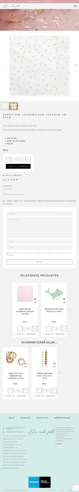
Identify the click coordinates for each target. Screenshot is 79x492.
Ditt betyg (12, 213)
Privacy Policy (51, 490)
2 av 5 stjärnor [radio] (64, 213)
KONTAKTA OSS (42, 418)
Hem (15, 27)
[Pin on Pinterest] (14, 180)
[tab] (7, 187)
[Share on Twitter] (11, 180)
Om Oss (11, 418)
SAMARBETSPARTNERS (62, 418)
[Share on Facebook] (8, 180)
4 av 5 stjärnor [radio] (67, 213)
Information (71, 490)
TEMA (20, 27)
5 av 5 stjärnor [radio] (69, 213)
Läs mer (58, 443)
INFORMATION (26, 418)
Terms (62, 490)
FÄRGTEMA (27, 27)
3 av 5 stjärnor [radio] (65, 213)
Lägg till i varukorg (18, 166)
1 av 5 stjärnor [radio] (62, 213)
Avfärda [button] (46, 1)
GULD (34, 27)
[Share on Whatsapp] (17, 180)
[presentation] (3, 65)
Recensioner (7, 186)
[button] (25, 334)
